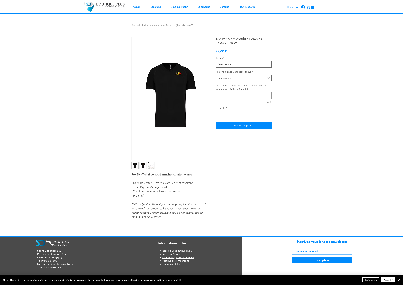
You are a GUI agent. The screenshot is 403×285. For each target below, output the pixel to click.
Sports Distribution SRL (49, 250)
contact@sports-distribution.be (58, 264)
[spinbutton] (223, 114)
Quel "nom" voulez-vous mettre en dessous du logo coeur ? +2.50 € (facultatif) (241, 87)
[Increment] (227, 114)
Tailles (220, 58)
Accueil (135, 25)
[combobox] (244, 64)
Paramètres (371, 280)
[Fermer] (399, 279)
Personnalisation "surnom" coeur (234, 71)
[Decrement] (218, 114)
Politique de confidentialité (169, 280)
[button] (311, 7)
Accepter (388, 280)
